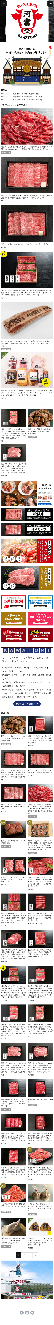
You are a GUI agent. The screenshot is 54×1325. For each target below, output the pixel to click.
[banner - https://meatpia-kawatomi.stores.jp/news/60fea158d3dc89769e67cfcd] (40, 618)
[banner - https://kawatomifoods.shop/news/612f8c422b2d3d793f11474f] (40, 602)
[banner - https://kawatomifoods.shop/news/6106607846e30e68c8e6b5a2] (13, 618)
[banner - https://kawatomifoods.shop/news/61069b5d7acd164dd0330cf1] (40, 635)
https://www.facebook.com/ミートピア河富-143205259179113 (22, 1313)
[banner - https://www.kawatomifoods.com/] (27, 703)
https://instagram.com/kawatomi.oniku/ (27, 1313)
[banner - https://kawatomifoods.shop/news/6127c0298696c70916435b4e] (13, 602)
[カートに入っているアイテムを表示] (50, 4)
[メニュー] (4, 4)
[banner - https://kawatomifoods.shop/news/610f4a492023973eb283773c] (13, 635)
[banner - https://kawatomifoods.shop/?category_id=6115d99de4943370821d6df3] (27, 493)
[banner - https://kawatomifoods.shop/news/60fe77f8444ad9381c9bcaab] (27, 578)
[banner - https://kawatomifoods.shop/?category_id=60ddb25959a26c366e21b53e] (27, 529)
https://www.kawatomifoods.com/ (32, 1313)
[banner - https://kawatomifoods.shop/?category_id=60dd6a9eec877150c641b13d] (27, 514)
